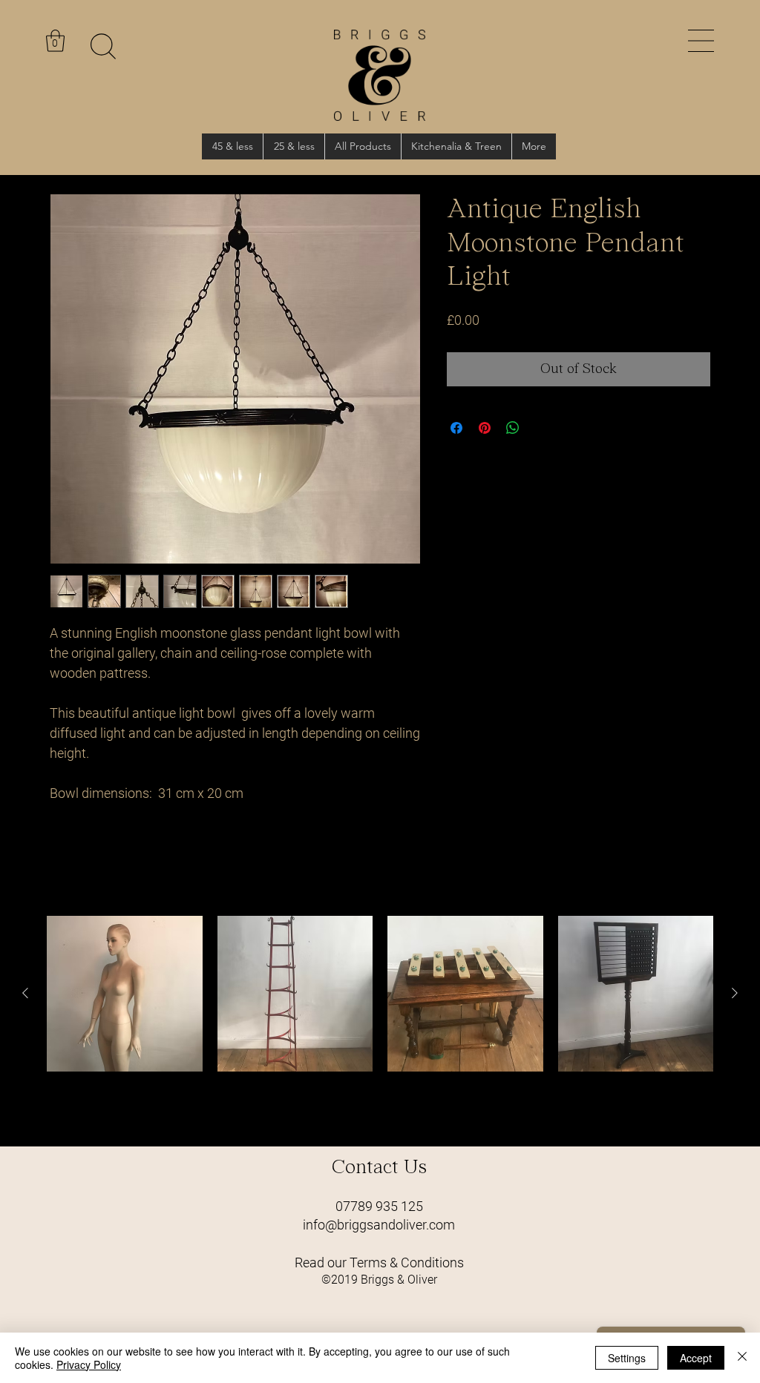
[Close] (742, 1357)
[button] (701, 41)
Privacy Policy (88, 1364)
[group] (380, 1025)
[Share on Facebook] (456, 428)
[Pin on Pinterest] (485, 428)
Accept (696, 1357)
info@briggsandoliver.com (379, 1224)
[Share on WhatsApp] (513, 428)
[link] (55, 41)
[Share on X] (541, 428)
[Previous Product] (25, 993)
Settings (627, 1357)
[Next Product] (735, 993)
